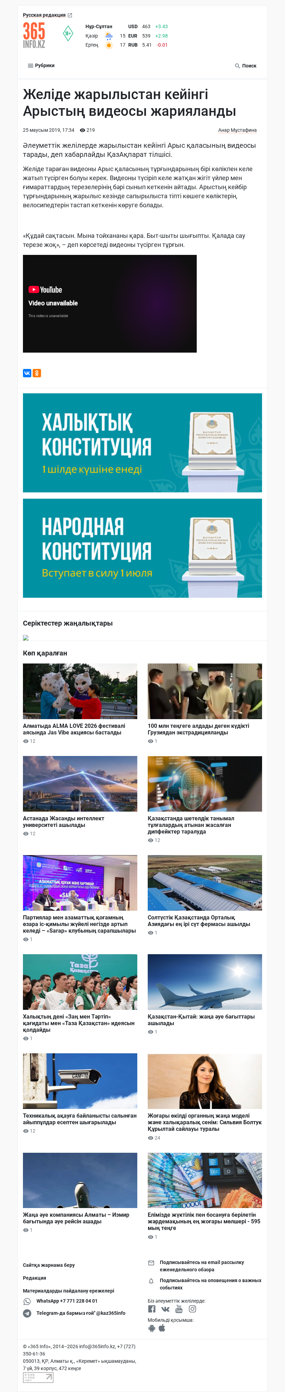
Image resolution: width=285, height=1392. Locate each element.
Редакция (34, 1278)
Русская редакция (44, 15)
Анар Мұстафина (237, 130)
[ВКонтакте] (27, 373)
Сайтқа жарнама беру (49, 1265)
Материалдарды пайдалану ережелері (68, 1291)
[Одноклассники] (37, 373)
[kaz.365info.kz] (43, 35)
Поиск (248, 66)
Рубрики (44, 65)
